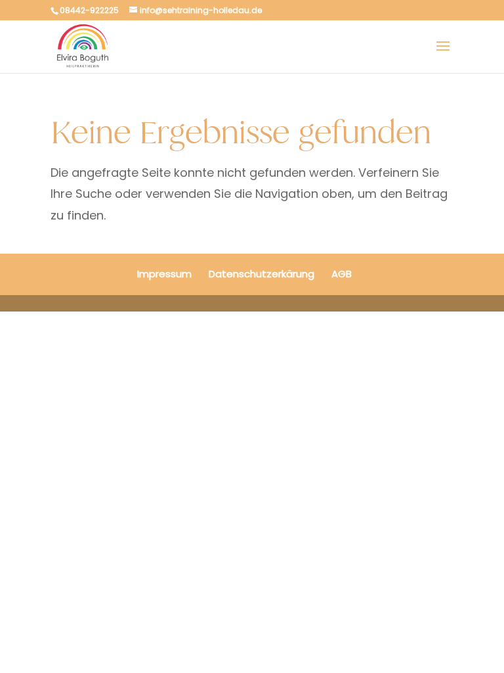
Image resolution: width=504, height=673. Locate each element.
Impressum (164, 274)
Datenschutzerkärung (261, 274)
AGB (341, 274)
